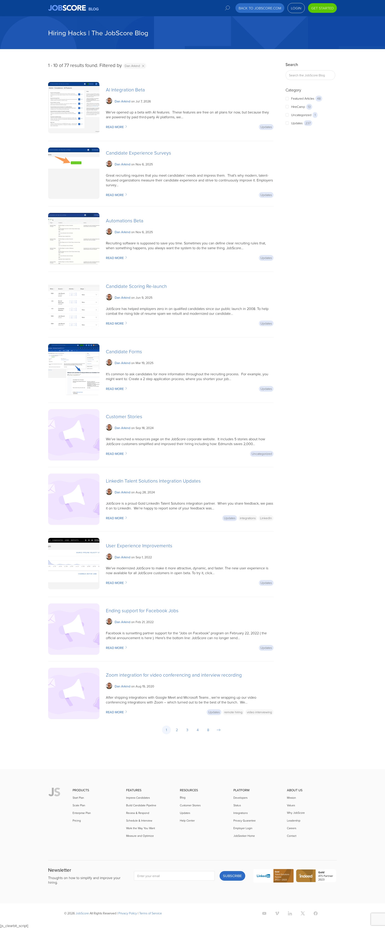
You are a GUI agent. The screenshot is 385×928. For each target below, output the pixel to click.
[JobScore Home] (54, 792)
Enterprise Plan (82, 813)
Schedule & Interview (139, 820)
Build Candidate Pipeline (141, 805)
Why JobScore (296, 813)
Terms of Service (150, 913)
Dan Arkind (132, 66)
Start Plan (78, 797)
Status (237, 805)
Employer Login (242, 828)
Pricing (77, 820)
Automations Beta (124, 220)
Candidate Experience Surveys (138, 153)
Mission (291, 797)
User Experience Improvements (139, 545)
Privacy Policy (127, 913)
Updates (266, 127)
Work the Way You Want (140, 828)
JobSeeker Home (244, 836)
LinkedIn (266, 518)
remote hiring (233, 712)
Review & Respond (137, 813)
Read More (115, 127)
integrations (248, 518)
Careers (291, 828)
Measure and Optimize (140, 836)
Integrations (240, 813)
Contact (291, 836)
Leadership (293, 820)
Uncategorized (262, 453)
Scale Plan (79, 805)
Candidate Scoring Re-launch (136, 286)
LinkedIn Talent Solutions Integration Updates (153, 481)
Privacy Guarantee (244, 820)
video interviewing (259, 712)
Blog (182, 797)
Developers (240, 797)
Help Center (187, 820)
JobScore (82, 913)
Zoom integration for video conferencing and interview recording (174, 675)
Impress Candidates (138, 797)
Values (291, 805)
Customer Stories (124, 416)
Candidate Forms (124, 351)
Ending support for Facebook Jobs (142, 610)
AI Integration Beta (125, 89)
